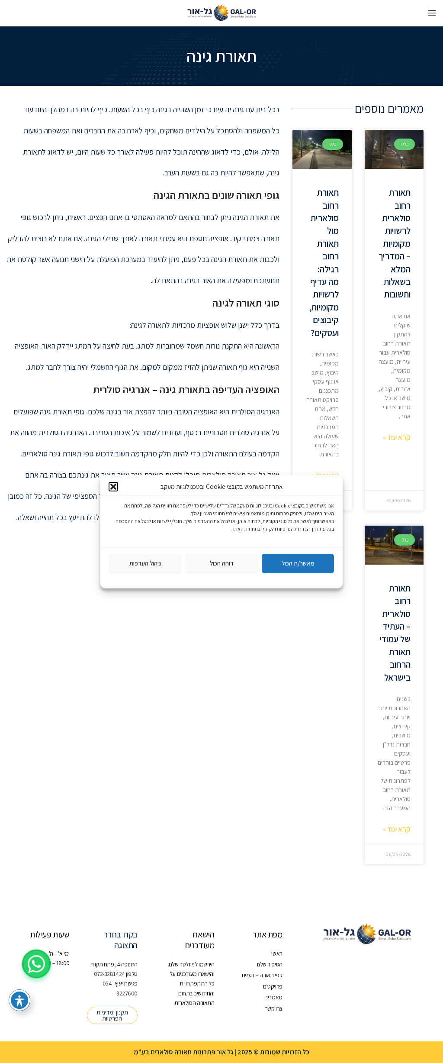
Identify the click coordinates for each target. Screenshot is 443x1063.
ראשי (276, 953)
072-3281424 (110, 974)
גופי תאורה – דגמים (262, 975)
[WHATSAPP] (36, 964)
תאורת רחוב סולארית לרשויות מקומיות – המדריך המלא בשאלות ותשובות (395, 243)
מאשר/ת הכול (298, 563)
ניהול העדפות (145, 563)
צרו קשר (273, 1008)
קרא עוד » (397, 437)
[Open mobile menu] (432, 13)
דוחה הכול (222, 563)
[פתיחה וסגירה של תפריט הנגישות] (19, 1000)
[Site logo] (221, 12)
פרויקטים (272, 986)
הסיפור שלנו (269, 964)
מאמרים (273, 997)
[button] (113, 486)
